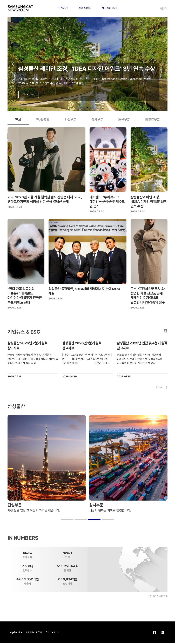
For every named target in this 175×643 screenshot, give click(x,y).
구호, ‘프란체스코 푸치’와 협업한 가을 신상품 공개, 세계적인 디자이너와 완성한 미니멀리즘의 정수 (148, 295)
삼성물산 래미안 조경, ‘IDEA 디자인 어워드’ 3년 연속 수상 (148, 201)
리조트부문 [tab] (152, 120)
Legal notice (16, 632)
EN (165, 8)
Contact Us (52, 632)
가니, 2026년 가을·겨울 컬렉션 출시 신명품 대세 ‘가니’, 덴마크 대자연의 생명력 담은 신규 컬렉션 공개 (45, 199)
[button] (82, 107)
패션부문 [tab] (124, 120)
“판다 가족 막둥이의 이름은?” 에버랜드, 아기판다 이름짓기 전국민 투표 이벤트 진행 (25, 295)
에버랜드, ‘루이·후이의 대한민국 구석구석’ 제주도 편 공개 (107, 201)
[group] (87, 64)
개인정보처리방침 (34, 632)
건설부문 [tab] (70, 120)
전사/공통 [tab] (42, 120)
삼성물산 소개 (109, 8)
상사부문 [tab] (97, 120)
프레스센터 (85, 8)
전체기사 (63, 8)
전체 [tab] (18, 120)
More (159, 387)
